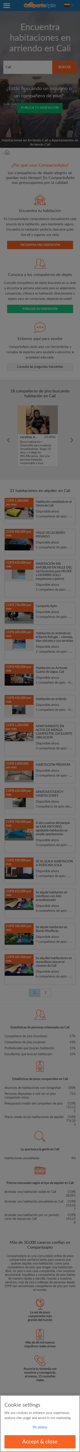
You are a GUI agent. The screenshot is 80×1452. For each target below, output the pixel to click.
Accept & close (40, 1441)
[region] (40, 1423)
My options (40, 1427)
